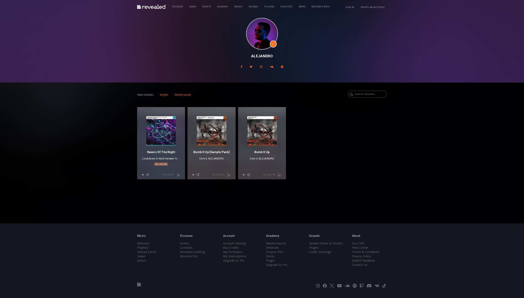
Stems (270, 256)
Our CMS (358, 243)
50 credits (169, 175)
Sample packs (183, 94)
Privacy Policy (361, 256)
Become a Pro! (321, 6)
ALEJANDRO (216, 158)
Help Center (360, 247)
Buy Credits (231, 247)
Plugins (269, 6)
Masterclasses (276, 243)
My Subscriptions (235, 256)
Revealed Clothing (192, 252)
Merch (238, 6)
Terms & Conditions (366, 252)
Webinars (272, 247)
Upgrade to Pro (233, 260)
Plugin (270, 260)
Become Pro (189, 256)
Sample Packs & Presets (326, 243)
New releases (145, 94)
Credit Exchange (320, 252)
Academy (222, 6)
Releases (177, 6)
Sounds (253, 6)
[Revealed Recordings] (151, 6)
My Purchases (233, 252)
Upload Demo (147, 252)
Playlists (286, 6)
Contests (186, 247)
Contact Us (359, 265)
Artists (141, 260)
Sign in (350, 7)
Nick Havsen (166, 158)
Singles (164, 94)
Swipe (302, 6)
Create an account (372, 7)
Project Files (274, 252)
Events (206, 6)
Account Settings (234, 243)
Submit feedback (363, 260)
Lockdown (148, 158)
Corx (202, 158)
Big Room (161, 164)
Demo (192, 6)
